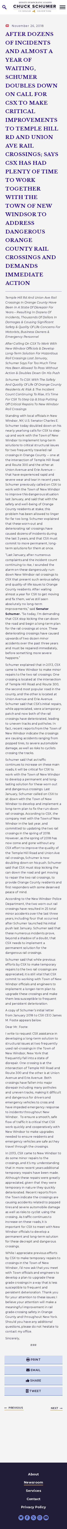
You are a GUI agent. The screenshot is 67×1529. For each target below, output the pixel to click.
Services (33, 1491)
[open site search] (4, 7)
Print (36, 1359)
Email (36, 1370)
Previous (16, 1407)
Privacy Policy (33, 1507)
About (33, 1474)
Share (35, 1380)
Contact (34, 1499)
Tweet (35, 1391)
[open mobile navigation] (62, 7)
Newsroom (33, 1482)
